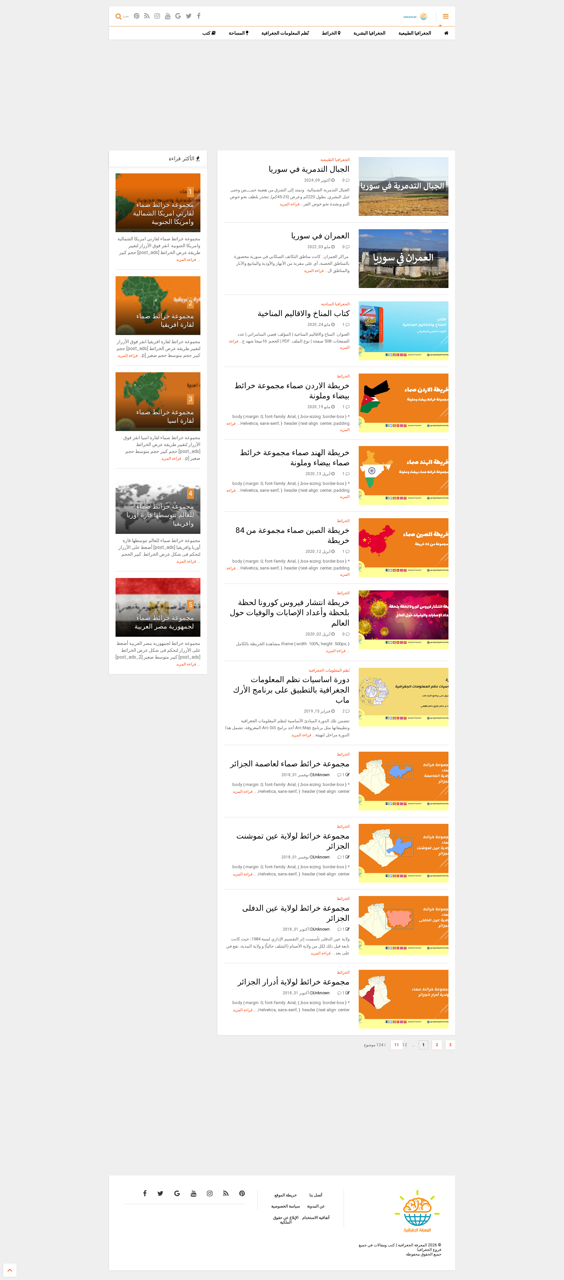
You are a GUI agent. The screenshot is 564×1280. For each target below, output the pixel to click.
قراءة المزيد (290, 204)
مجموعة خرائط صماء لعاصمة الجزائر (290, 763)
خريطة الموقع (285, 1195)
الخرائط (330, 33)
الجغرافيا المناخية (335, 304)
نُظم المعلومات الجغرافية (329, 670)
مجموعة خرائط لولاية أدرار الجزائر (294, 981)
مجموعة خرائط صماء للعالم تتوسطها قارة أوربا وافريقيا (160, 515)
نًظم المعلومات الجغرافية (285, 33)
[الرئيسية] (446, 33)
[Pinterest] (136, 16)
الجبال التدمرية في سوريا (309, 169)
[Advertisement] (282, 95)
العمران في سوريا (320, 235)
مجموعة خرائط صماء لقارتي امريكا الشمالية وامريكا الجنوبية (163, 213)
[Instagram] (157, 16)
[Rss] (146, 16)
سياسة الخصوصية (285, 1206)
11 (396, 1045)
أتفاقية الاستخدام (315, 1217)
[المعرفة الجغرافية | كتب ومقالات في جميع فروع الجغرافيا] (416, 18)
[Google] (178, 16)
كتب (207, 33)
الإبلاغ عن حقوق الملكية (285, 1219)
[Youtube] (167, 16)
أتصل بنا (315, 1195)
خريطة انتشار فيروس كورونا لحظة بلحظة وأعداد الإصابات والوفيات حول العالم (290, 612)
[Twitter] (189, 16)
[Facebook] (198, 16)
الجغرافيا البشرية (369, 33)
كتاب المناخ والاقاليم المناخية (304, 313)
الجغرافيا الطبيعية (415, 33)
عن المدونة (316, 1206)
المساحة (237, 33)
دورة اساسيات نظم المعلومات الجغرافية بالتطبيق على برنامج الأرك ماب (291, 689)
